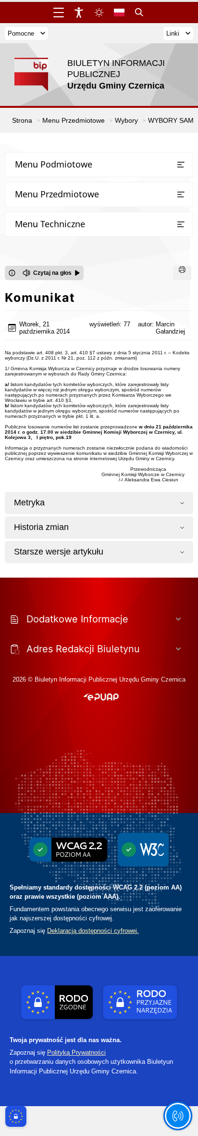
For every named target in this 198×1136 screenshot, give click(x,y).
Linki (172, 33)
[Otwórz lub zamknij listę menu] (181, 165)
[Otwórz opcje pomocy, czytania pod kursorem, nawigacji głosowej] (178, 1116)
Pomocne (21, 33)
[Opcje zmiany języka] (119, 12)
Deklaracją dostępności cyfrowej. (93, 930)
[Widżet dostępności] (78, 12)
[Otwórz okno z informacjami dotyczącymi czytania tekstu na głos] (12, 273)
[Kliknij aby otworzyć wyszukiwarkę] (139, 12)
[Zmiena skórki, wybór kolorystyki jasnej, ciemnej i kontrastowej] (99, 12)
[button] (101, 697)
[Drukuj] (182, 273)
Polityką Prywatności (76, 1052)
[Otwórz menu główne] (58, 12)
